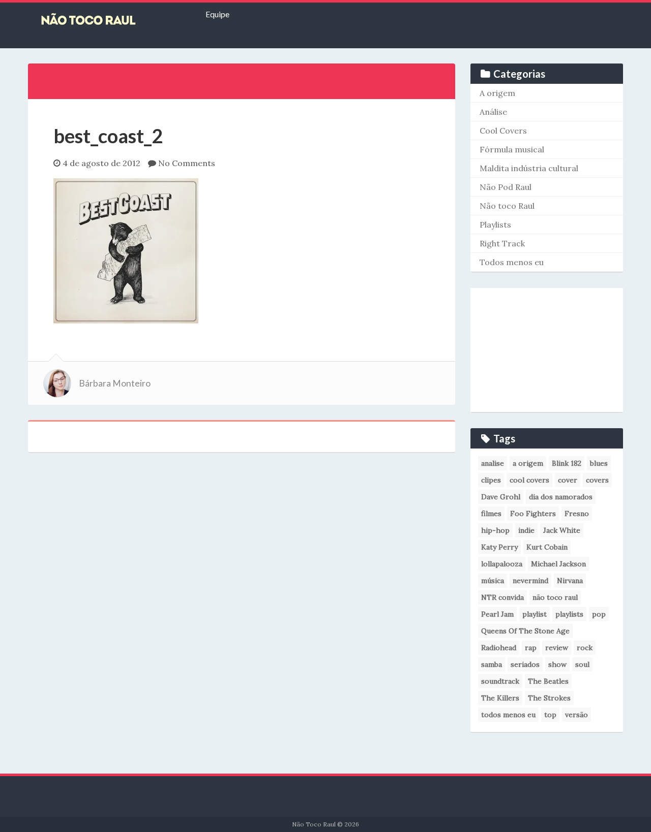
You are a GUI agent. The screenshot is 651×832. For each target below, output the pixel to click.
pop (599, 614)
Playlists (495, 224)
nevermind (530, 580)
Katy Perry (499, 547)
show (557, 664)
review (556, 647)
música (492, 580)
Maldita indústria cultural (529, 168)
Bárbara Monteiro (115, 383)
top (550, 714)
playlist (534, 614)
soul (582, 664)
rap (531, 647)
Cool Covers (503, 130)
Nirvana (570, 580)
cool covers (529, 480)
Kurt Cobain (547, 547)
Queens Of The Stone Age (525, 630)
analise (492, 463)
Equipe (217, 14)
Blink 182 (566, 463)
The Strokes (549, 697)
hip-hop (495, 530)
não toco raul (555, 597)
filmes (491, 513)
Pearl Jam (497, 614)
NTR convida (502, 597)
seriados (525, 664)
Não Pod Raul (505, 187)
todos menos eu (508, 714)
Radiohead (498, 647)
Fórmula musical (512, 149)
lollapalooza (501, 563)
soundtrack (500, 681)
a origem (528, 463)
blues (599, 463)
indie (526, 530)
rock (585, 647)
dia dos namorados (561, 496)
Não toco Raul (507, 206)
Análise (493, 112)
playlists (569, 614)
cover (567, 480)
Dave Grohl (500, 496)
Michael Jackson (558, 563)
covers (597, 480)
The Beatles (548, 681)
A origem (497, 93)
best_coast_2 (108, 135)
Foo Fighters (533, 513)
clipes (491, 480)
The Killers (500, 697)
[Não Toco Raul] (104, 20)
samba (491, 664)
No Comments (186, 163)
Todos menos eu (512, 262)
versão (576, 714)
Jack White (561, 530)
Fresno (577, 513)
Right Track (502, 243)
